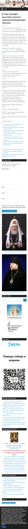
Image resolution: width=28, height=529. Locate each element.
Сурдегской (21, 466)
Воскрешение (6, 502)
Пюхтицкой (23, 461)
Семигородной (17, 461)
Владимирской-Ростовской (9, 465)
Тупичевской (7, 468)
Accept (4, 526)
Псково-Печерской (6, 461)
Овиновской (22, 460)
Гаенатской (6, 466)
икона (14, 454)
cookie (13, 509)
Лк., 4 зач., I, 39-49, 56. (10, 470)
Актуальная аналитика (10, 475)
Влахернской (13, 468)
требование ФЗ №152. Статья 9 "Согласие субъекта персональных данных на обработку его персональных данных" (14, 523)
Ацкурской (16, 463)
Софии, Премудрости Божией (14, 456)
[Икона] (14, 442)
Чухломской (12, 466)
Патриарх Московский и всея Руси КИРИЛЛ (14, 251)
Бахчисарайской (20, 468)
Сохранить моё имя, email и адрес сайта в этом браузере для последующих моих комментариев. (14, 206)
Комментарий (5, 168)
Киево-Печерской (11, 460)
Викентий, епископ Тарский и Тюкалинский (14, 292)
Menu (5, 9)
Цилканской (21, 463)
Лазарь (13, 502)
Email (3, 193)
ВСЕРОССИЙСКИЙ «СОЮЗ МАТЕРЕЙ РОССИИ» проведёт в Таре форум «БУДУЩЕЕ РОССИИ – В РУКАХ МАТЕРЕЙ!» (13, 143)
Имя (3, 187)
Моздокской (18, 465)
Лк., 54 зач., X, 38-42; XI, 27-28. (15, 472)
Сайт (3, 198)
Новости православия (10, 398)
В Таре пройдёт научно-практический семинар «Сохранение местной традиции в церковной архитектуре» (13, 138)
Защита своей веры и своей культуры (12, 485)
